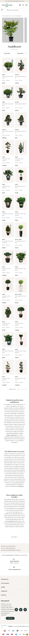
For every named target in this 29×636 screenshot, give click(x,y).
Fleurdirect (21, 486)
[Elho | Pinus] (21, 229)
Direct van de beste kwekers (15, 1)
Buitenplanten (8, 15)
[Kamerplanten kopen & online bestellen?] (7, 5)
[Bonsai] (21, 65)
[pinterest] (25, 609)
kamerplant (11, 521)
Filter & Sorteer (7, 53)
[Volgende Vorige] (25, 389)
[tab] (14, 580)
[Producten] (20, 5)
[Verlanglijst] (23, 5)
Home (3, 15)
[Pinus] (8, 65)
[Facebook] (20, 609)
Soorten (12, 15)
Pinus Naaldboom (18, 15)
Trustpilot (10, 626)
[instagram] (16, 609)
